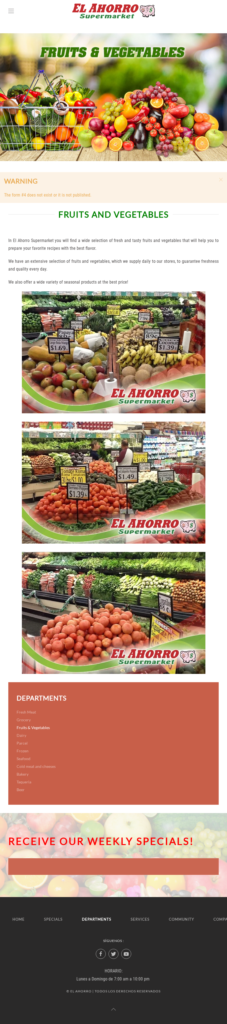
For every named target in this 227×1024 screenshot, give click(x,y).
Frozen (23, 750)
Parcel (22, 743)
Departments (96, 919)
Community (181, 919)
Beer (21, 789)
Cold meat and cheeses (36, 766)
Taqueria (24, 782)
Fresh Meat (26, 712)
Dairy (21, 735)
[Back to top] (113, 1009)
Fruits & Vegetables (33, 727)
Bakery (23, 774)
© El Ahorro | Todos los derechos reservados (113, 991)
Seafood (23, 758)
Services (140, 919)
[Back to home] (113, 11)
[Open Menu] (11, 11)
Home (18, 919)
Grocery (24, 719)
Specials (53, 919)
